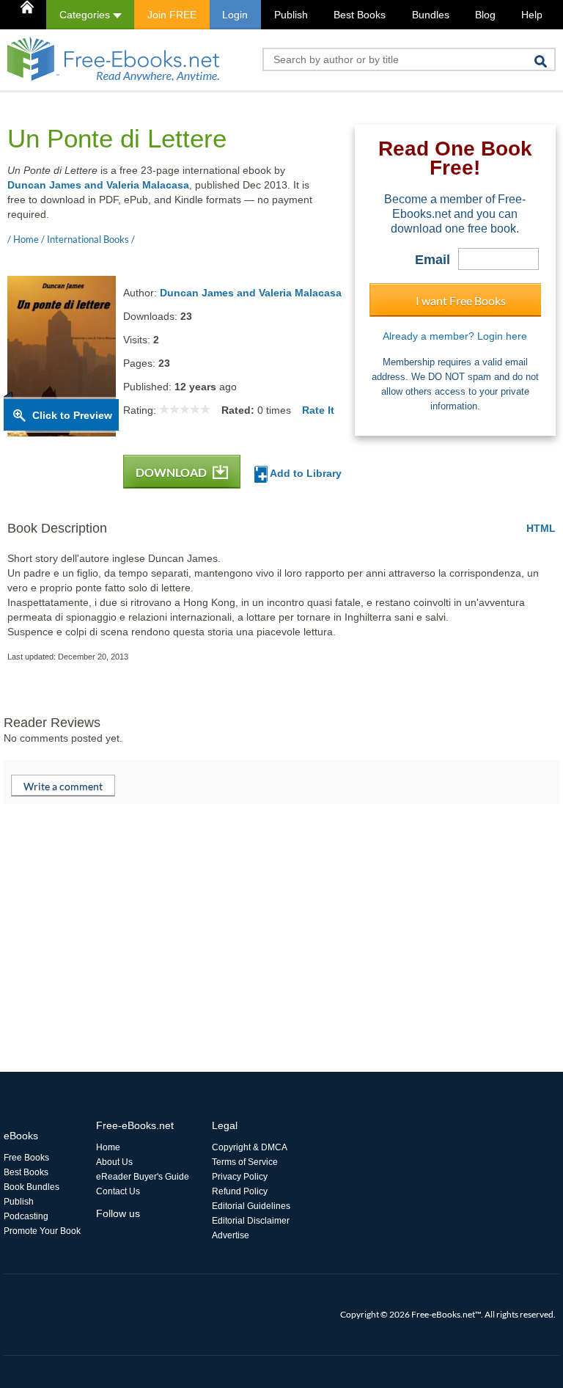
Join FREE (171, 15)
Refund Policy (240, 1191)
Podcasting (26, 1216)
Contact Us (118, 1191)
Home (108, 1147)
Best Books (360, 15)
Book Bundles (31, 1187)
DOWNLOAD (172, 472)
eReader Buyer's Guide (142, 1177)
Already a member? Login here (455, 336)
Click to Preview (72, 415)
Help (531, 15)
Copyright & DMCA (249, 1147)
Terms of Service (245, 1162)
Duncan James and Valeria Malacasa (98, 185)
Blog (485, 15)
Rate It (318, 410)
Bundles (430, 15)
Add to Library (305, 473)
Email (432, 259)
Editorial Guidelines (251, 1206)
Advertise (230, 1235)
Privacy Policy (240, 1177)
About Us (114, 1162)
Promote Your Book (42, 1231)
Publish (291, 15)
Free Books (26, 1158)
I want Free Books (461, 300)
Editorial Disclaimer (251, 1221)
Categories (86, 15)
